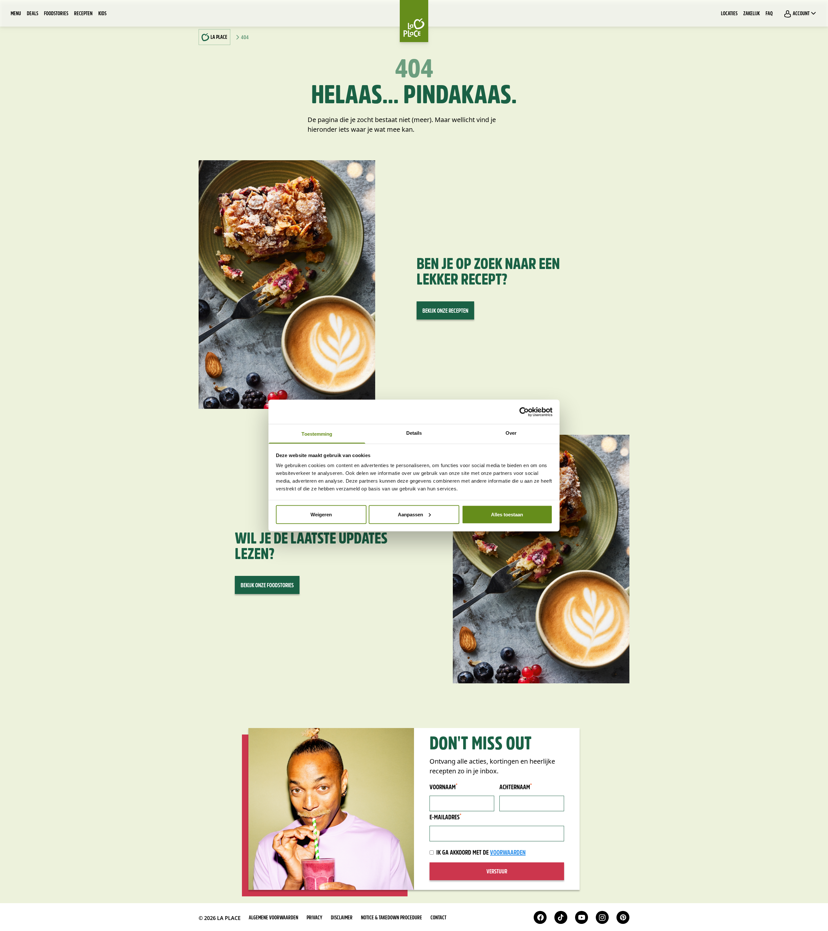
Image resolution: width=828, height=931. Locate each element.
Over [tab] (511, 433)
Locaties (729, 14)
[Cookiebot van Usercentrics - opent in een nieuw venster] (524, 412)
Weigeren (321, 514)
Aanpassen (410, 514)
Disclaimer (342, 918)
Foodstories (56, 14)
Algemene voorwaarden (273, 918)
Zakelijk (751, 14)
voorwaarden (508, 853)
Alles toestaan (507, 514)
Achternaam (515, 787)
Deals (32, 14)
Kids (102, 14)
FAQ (769, 14)
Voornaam (443, 787)
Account (801, 14)
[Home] (414, 21)
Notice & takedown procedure (391, 918)
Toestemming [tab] (316, 434)
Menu (16, 14)
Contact (438, 918)
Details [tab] (414, 433)
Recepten (83, 14)
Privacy (314, 918)
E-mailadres (445, 817)
